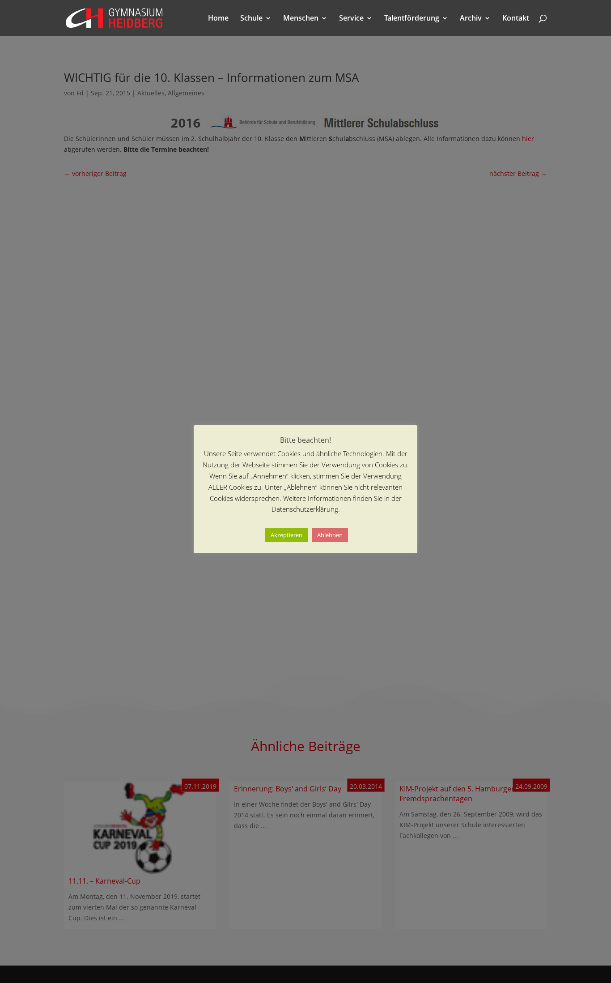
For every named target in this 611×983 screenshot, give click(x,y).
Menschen (300, 19)
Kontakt (515, 19)
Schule (251, 19)
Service (351, 19)
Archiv (471, 19)
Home (218, 19)
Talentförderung (411, 19)
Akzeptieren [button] (286, 535)
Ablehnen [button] (330, 535)
